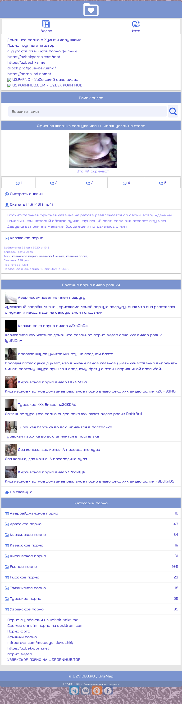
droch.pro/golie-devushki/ (31, 68)
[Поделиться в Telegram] (74, 690)
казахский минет (51, 256)
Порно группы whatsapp (30, 45)
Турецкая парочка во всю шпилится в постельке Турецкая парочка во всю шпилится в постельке (58, 431)
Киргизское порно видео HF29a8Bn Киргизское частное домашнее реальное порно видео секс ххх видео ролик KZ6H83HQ (90, 386)
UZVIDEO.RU (84, 676)
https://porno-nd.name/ (29, 74)
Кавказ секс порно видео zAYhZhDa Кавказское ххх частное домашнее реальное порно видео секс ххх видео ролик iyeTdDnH (83, 333)
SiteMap (106, 676)
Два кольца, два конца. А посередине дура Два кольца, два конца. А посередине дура (52, 454)
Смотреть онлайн (26, 193)
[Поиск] (173, 111)
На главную (20, 492)
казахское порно (25, 256)
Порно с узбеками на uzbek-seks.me (42, 620)
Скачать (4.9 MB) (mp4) (31, 204)
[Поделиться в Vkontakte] (86, 690)
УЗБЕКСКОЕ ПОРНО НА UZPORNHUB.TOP (43, 659)
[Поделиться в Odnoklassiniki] (97, 690)
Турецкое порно (93, 598)
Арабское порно (93, 524)
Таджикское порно (93, 588)
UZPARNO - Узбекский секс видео (45, 79)
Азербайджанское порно (93, 513)
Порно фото (18, 631)
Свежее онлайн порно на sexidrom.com (45, 625)
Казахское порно (26, 237)
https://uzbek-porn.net (28, 648)
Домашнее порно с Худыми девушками (44, 39)
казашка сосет (76, 256)
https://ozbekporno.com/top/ (33, 56)
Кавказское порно (93, 534)
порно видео (19, 654)
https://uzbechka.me (26, 62)
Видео (46, 30)
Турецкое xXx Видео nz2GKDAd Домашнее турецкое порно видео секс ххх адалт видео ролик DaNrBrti (73, 409)
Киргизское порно (93, 556)
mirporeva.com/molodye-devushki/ (40, 642)
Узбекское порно (93, 609)
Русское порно (93, 577)
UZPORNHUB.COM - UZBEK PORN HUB (47, 85)
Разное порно (93, 566)
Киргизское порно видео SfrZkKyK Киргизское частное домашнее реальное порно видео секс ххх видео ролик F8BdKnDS (89, 476)
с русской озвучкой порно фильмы (42, 51)
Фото (136, 30)
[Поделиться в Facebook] (108, 690)
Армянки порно (22, 637)
